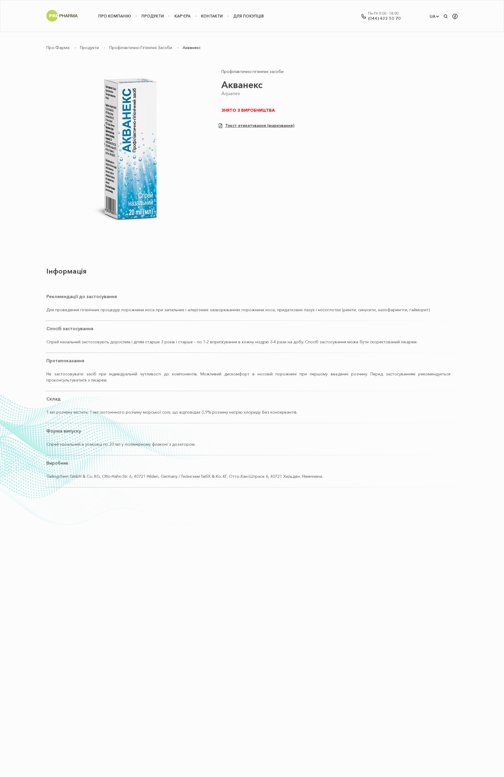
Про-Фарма (57, 47)
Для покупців (248, 16)
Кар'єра (182, 16)
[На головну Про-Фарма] (62, 21)
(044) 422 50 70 (384, 18)
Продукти (152, 16)
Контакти (212, 16)
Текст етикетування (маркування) (259, 125)
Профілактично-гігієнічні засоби (140, 47)
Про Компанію (114, 16)
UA (432, 16)
